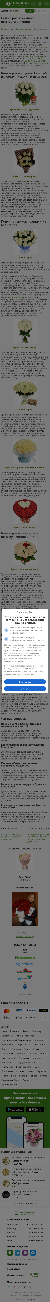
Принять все (25, 682)
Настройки (25, 689)
